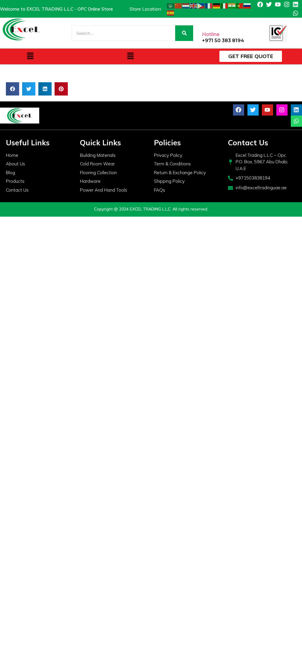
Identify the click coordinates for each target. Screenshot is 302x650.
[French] (209, 5)
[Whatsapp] (295, 13)
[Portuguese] (240, 5)
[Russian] (247, 5)
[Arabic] (171, 5)
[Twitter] (269, 4)
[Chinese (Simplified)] (178, 5)
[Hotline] (207, 22)
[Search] (184, 33)
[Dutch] (186, 5)
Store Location (145, 9)
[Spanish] (171, 12)
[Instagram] (286, 4)
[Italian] (224, 5)
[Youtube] (277, 4)
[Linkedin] (295, 4)
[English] (194, 5)
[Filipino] (201, 5)
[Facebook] (260, 4)
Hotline (210, 34)
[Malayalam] (232, 5)
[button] (30, 56)
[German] (217, 5)
